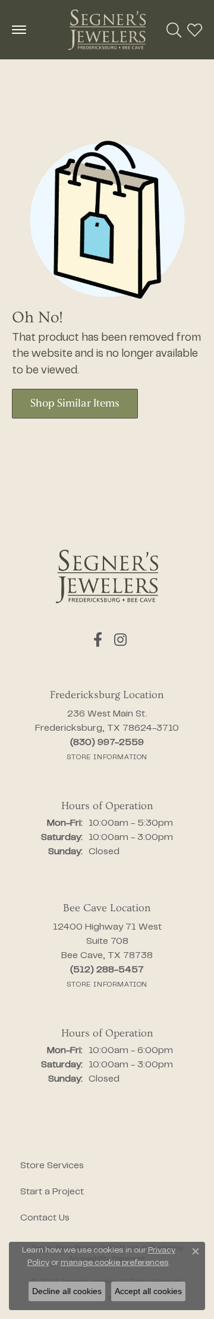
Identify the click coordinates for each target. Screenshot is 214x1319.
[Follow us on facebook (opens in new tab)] (97, 640)
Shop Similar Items (74, 404)
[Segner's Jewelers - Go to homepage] (107, 576)
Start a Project (52, 1192)
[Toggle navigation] (19, 30)
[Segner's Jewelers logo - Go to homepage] (107, 29)
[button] (173, 30)
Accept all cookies (148, 1291)
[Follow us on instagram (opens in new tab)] (120, 640)
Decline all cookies (67, 1291)
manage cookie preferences (115, 1263)
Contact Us (45, 1218)
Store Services (52, 1166)
